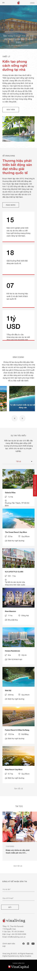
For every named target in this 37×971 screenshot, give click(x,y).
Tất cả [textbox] (18, 461)
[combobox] (18, 461)
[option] (18, 27)
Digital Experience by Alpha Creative (16, 956)
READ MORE (11, 205)
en (3, 2)
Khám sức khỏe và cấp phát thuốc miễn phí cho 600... (18, 851)
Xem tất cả (18, 788)
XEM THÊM (11, 109)
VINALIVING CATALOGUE (35, 485)
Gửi (10, 907)
